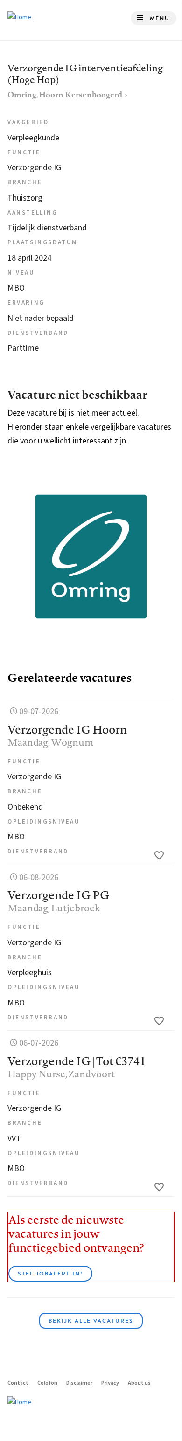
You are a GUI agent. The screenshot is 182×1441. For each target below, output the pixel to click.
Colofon (47, 1383)
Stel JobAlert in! (50, 1273)
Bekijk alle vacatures (91, 1320)
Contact (17, 1383)
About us (139, 1383)
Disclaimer (79, 1383)
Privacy (110, 1383)
